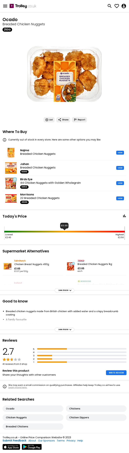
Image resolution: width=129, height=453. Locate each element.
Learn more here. (17, 387)
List (51, 119)
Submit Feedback (14, 440)
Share (65, 119)
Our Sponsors (46, 440)
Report (81, 119)
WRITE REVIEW (116, 372)
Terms (61, 440)
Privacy (71, 440)
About (32, 440)
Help (80, 440)
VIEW (120, 152)
